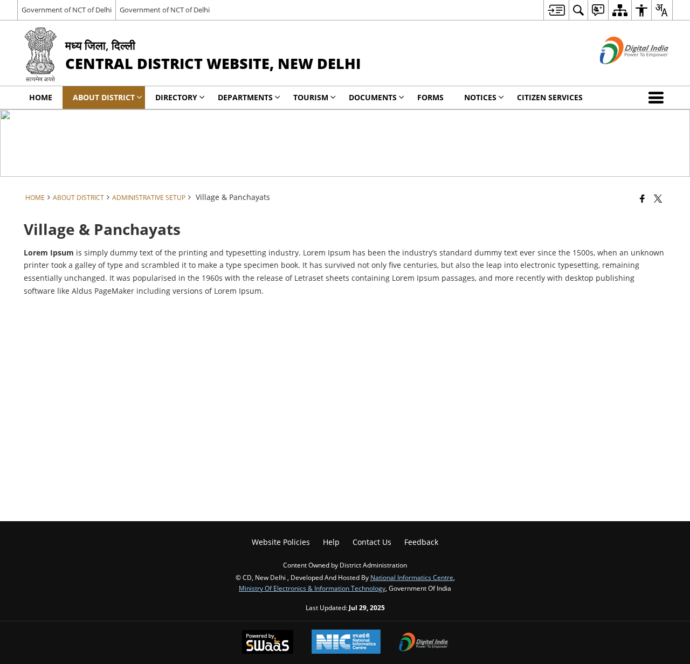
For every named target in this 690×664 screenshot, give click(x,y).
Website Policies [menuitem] (281, 542)
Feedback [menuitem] (421, 542)
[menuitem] (556, 10)
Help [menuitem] (331, 542)
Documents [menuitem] (373, 97)
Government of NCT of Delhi (67, 10)
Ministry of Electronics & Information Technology (312, 588)
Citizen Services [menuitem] (550, 97)
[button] (658, 97)
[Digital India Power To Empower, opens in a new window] (424, 643)
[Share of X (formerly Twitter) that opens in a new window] (658, 198)
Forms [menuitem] (430, 97)
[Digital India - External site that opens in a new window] (620, 73)
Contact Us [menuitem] (372, 542)
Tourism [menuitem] (310, 97)
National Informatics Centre (411, 577)
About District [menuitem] (104, 97)
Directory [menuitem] (176, 97)
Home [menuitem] (40, 97)
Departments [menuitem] (245, 97)
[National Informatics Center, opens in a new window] (346, 642)
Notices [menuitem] (480, 97)
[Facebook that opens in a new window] (642, 198)
